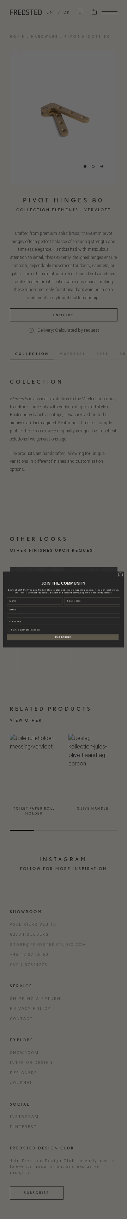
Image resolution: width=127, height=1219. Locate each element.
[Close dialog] (120, 575)
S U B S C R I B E (63, 637)
